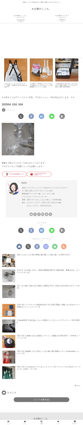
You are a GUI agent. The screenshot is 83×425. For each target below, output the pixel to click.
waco (24, 183)
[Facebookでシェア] (31, 116)
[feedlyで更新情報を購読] (46, 214)
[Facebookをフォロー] (39, 214)
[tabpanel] (16, 73)
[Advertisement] (41, 40)
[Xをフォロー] (35, 214)
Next (81, 58)
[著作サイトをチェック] (31, 214)
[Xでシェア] (21, 116)
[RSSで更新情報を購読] (50, 214)
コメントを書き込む (41, 400)
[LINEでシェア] (51, 116)
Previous (2, 58)
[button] (62, 116)
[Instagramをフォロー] (42, 214)
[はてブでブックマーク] (41, 116)
